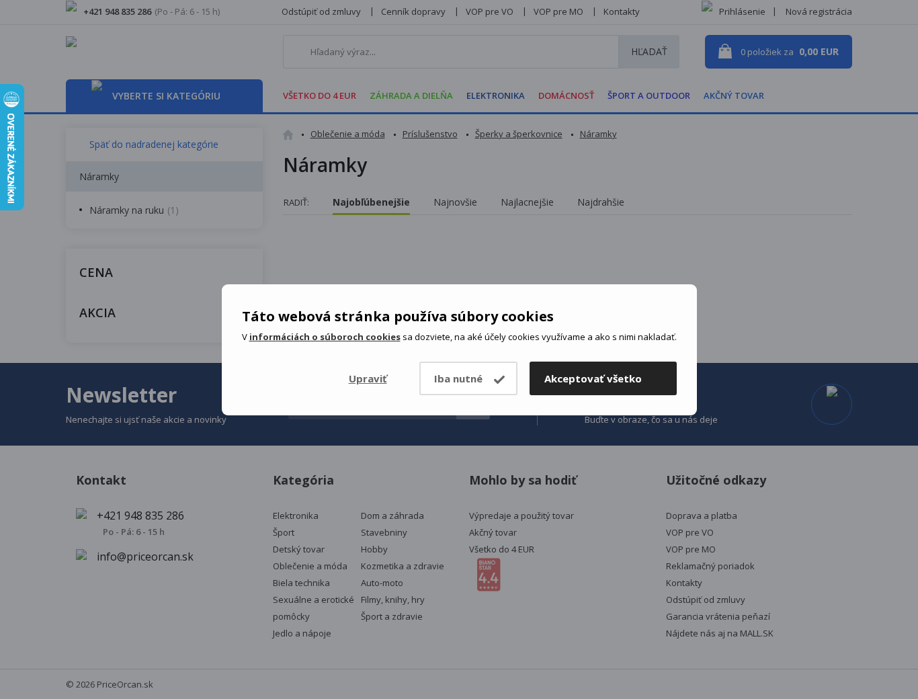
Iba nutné (458, 378)
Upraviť (368, 378)
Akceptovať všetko (593, 378)
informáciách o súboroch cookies (325, 337)
